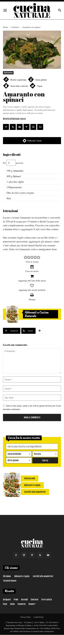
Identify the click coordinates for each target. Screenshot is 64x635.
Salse (12, 604)
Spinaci (17, 176)
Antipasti (7, 599)
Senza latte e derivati (19, 86)
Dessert (32, 604)
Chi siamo (7, 576)
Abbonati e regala (21, 576)
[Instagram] (24, 555)
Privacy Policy (26, 617)
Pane (5, 604)
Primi (16, 599)
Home (5, 27)
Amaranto (18, 170)
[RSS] (40, 555)
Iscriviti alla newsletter (43, 576)
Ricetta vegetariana (18, 79)
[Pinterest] (32, 555)
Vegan (39, 86)
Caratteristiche (14, 454)
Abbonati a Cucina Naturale (37, 314)
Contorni (34, 599)
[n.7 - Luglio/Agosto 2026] (12, 314)
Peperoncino (15, 187)
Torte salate (46, 599)
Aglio (21, 181)
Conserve (22, 604)
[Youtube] (48, 555)
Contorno (15, 27)
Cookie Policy (39, 617)
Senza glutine (41, 79)
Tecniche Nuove (9, 580)
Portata (37, 454)
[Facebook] (16, 555)
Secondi (24, 599)
